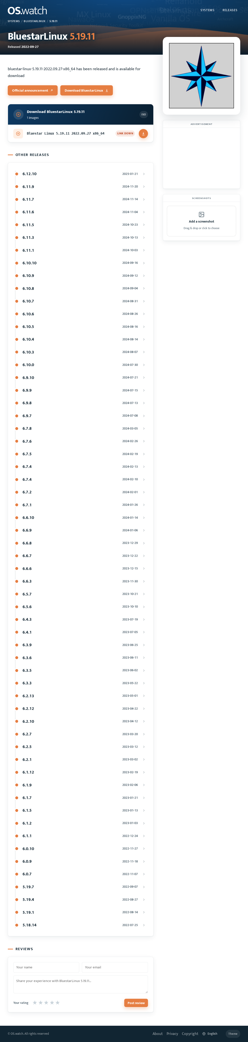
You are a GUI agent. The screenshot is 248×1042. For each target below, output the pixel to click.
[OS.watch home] (27, 10)
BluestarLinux (34, 21)
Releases (230, 10)
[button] (201, 221)
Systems (208, 10)
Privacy (172, 1034)
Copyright (190, 1034)
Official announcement (30, 90)
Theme (233, 1033)
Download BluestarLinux (84, 90)
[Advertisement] (201, 158)
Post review (136, 1003)
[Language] (212, 1034)
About (158, 1034)
